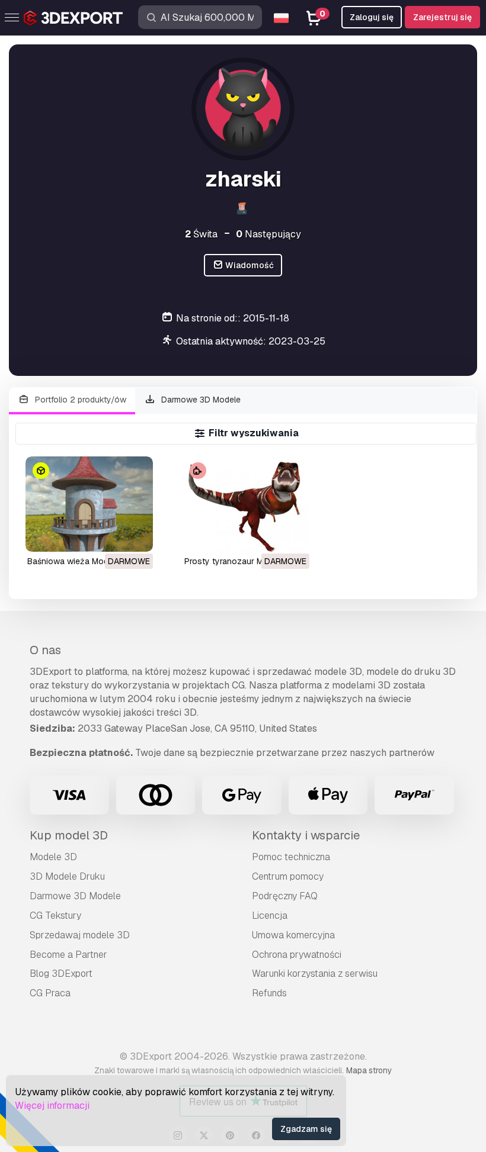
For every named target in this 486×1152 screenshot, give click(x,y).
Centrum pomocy (288, 876)
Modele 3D (53, 857)
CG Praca (50, 993)
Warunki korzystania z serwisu (315, 973)
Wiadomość (248, 265)
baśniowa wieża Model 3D (77, 561)
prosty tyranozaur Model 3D (238, 561)
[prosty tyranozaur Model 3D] (246, 504)
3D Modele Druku (67, 876)
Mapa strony (369, 1070)
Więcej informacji (52, 1105)
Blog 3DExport (61, 973)
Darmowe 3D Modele (200, 399)
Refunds (269, 993)
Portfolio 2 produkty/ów (79, 399)
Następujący (268, 234)
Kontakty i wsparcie (306, 835)
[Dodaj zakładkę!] (135, 535)
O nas (45, 650)
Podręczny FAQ (285, 896)
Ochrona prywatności (296, 954)
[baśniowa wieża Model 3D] (89, 504)
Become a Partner (68, 954)
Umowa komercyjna (293, 935)
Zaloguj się (372, 17)
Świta (201, 234)
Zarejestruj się (442, 17)
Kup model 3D (69, 835)
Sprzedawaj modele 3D (80, 935)
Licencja (269, 915)
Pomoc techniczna (291, 857)
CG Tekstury (55, 915)
